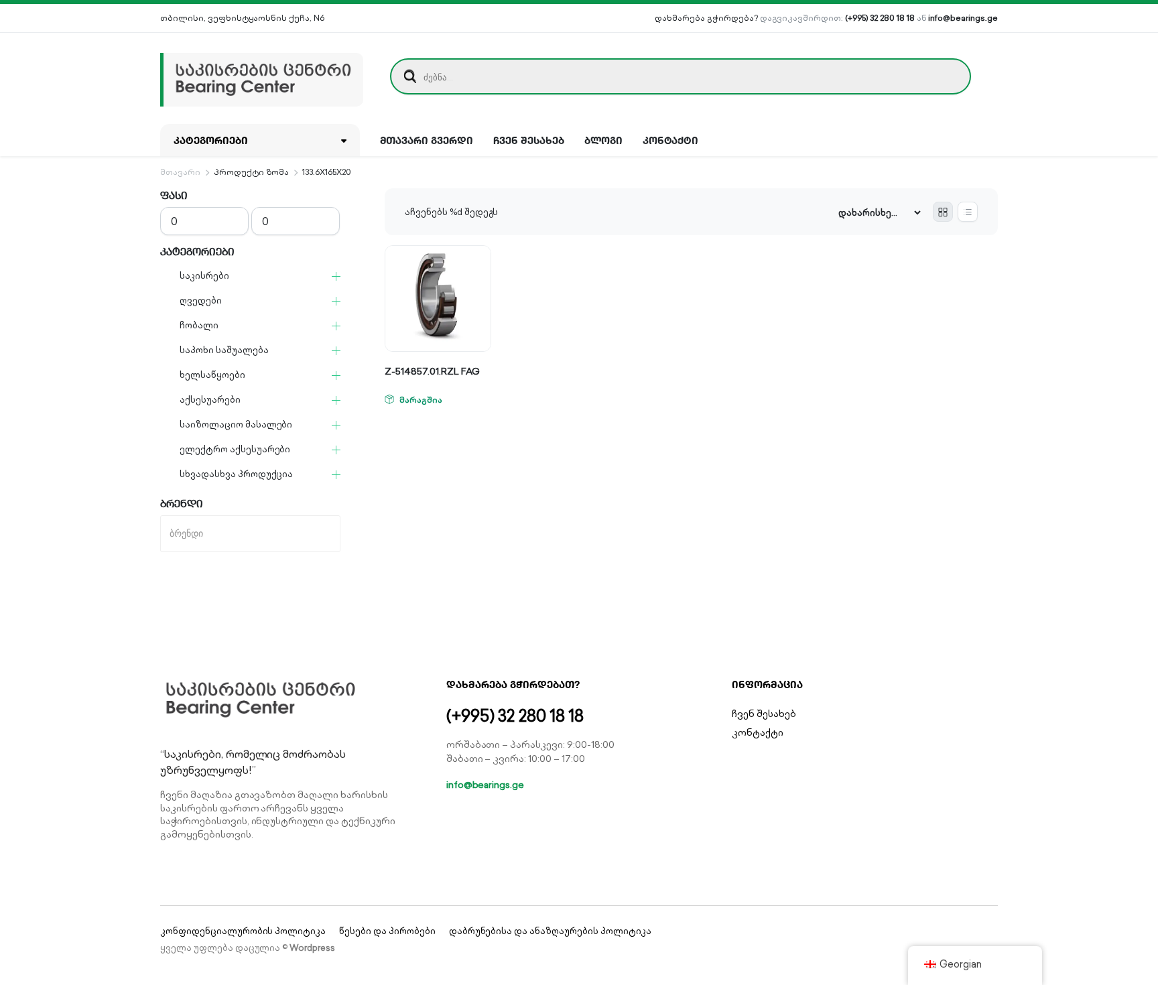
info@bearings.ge (963, 17)
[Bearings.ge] (261, 76)
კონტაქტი (671, 140)
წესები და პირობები (387, 931)
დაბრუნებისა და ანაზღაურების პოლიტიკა (550, 931)
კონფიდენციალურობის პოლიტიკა (243, 931)
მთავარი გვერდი (427, 140)
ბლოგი (603, 140)
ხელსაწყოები (212, 375)
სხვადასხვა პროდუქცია (236, 474)
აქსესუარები (210, 399)
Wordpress (312, 947)
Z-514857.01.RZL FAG (432, 371)
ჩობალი (199, 325)
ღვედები (201, 300)
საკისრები (204, 275)
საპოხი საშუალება (224, 350)
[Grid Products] (943, 212)
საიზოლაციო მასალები (236, 424)
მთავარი (180, 172)
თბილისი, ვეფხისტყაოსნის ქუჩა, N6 (242, 17)
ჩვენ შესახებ (528, 140)
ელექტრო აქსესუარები (235, 449)
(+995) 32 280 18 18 (879, 17)
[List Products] (968, 212)
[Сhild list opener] (336, 276)
